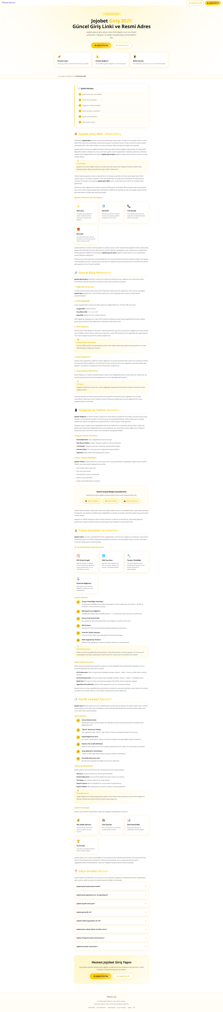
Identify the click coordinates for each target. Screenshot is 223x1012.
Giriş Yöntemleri (101, 1007)
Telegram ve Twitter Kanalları (90, 105)
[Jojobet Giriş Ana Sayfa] (9, 3)
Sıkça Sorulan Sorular (87, 122)
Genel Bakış (91, 1007)
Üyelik (129, 1007)
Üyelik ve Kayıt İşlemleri (88, 116)
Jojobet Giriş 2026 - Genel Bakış (91, 94)
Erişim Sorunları (121, 1007)
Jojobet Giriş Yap (196, 3)
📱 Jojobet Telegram (92, 501)
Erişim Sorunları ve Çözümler (90, 111)
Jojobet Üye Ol (214, 3)
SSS (134, 1007)
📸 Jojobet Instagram (131, 501)
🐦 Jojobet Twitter (111, 501)
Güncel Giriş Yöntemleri (88, 100)
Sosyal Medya (111, 1007)
